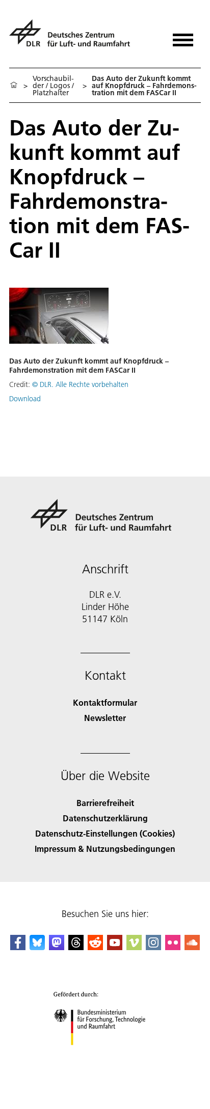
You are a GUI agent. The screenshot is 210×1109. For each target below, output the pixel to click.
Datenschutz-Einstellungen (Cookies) (105, 833)
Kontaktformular (105, 702)
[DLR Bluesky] (37, 947)
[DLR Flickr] (172, 947)
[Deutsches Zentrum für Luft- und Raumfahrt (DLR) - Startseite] (73, 37)
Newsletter (105, 717)
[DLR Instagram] (153, 947)
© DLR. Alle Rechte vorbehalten (80, 384)
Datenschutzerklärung (105, 818)
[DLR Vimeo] (134, 947)
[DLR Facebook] (17, 947)
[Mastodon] (56, 947)
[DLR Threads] (76, 947)
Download (25, 398)
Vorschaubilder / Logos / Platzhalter (53, 85)
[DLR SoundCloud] (192, 947)
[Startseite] (13, 85)
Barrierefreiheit (105, 802)
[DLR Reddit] (95, 947)
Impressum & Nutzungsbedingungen (105, 848)
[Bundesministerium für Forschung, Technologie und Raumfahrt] (105, 1055)
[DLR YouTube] (114, 947)
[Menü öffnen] (183, 36)
